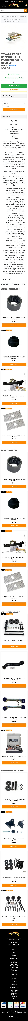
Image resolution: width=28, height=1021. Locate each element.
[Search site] (25, 10)
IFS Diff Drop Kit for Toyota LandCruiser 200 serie (14, 917)
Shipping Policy (14, 967)
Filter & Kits (14, 996)
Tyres (14, 998)
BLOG (17, 1)
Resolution (14, 976)
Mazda (14, 955)
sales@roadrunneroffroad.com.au (14, 938)
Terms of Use (14, 961)
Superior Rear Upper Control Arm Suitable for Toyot (14, 718)
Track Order (14, 974)
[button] (14, 90)
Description (6, 116)
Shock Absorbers (14, 990)
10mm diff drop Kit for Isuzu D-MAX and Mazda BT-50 (14, 800)
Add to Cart (14, 86)
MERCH (21, 1)
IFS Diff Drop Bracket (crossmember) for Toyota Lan (14, 396)
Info (24, 284)
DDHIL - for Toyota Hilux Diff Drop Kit (14, 640)
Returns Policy (14, 964)
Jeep (14, 952)
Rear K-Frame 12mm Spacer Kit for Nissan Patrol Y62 (14, 878)
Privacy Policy (14, 962)
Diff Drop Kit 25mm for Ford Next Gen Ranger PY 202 (14, 839)
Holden (14, 949)
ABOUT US (7, 1)
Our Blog (14, 983)
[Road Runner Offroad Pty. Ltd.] (14, 4)
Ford (14, 947)
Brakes (14, 991)
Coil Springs (14, 994)
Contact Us (14, 984)
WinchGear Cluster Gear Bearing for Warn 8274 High (14, 318)
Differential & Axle (14, 993)
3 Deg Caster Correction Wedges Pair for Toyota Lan (14, 435)
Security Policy (14, 965)
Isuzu (14, 950)
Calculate (14, 109)
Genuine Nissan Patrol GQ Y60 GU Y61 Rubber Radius (14, 357)
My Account (14, 972)
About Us (14, 981)
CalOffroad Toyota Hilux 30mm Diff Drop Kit (14, 756)
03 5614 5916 (15, 939)
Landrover (14, 954)
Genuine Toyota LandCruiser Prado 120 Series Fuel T (14, 679)
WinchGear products (14, 1016)
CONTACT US (12, 1)
